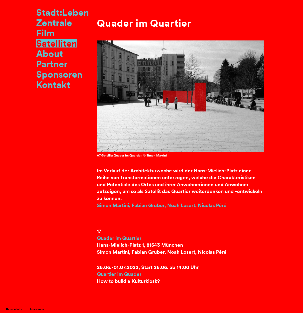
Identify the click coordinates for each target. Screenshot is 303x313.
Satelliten (56, 43)
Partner (51, 64)
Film (45, 33)
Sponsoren (59, 74)
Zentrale (54, 23)
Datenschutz (14, 309)
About (49, 54)
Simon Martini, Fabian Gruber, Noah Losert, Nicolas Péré (162, 205)
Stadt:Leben (62, 12)
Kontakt (53, 85)
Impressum (37, 309)
